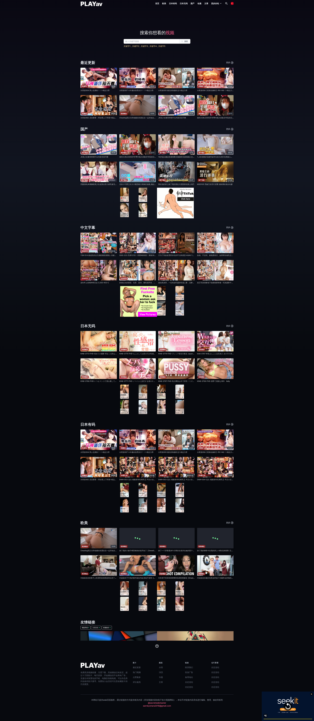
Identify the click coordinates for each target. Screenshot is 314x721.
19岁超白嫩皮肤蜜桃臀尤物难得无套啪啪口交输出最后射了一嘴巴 (183, 157)
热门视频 (137, 672)
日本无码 (184, 3)
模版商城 (85, 627)
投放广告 (189, 672)
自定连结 (189, 682)
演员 (161, 672)
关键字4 (153, 46)
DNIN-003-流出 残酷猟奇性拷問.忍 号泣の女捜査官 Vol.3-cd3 (182, 479)
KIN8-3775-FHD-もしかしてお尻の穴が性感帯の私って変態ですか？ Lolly (148, 354)
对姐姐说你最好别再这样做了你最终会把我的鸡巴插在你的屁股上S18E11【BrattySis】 (230, 578)
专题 (161, 677)
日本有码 (173, 3)
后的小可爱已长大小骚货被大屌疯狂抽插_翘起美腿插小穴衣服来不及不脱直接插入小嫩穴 (153, 184)
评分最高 (137, 682)
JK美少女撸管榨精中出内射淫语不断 (172, 118)
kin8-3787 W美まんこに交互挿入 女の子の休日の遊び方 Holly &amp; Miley (226, 354)
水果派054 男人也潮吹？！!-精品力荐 (95, 90)
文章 (206, 3)
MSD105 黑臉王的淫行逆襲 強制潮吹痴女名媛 (215, 184)
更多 (228, 62)
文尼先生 (95, 627)
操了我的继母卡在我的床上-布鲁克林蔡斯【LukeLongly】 (219, 550)
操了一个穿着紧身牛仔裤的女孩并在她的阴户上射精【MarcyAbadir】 (185, 550)
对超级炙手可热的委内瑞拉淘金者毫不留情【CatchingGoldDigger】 (145, 578)
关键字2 (135, 46)
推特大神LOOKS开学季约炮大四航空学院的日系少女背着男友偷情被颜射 (225, 118)
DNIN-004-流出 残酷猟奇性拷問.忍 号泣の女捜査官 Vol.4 (219, 479)
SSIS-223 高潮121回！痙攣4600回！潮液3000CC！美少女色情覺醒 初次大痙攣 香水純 (153, 255)
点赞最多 (137, 677)
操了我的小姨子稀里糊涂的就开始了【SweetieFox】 (139, 550)
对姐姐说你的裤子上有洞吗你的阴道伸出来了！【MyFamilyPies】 (105, 578)
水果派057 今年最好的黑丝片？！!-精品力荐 (136, 90)
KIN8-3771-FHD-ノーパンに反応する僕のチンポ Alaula (140, 381)
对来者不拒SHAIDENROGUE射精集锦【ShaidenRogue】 (180, 578)
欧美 (164, 3)
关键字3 (144, 46)
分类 (161, 667)
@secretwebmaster (157, 703)
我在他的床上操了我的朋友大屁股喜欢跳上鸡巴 (176, 184)
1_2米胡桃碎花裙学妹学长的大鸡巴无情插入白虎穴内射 (218, 157)
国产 (193, 3)
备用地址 (189, 677)
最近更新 (137, 667)
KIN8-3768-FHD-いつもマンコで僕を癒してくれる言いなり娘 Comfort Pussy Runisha (114, 381)
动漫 (199, 3)
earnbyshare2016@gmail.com (157, 706)
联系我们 (189, 667)
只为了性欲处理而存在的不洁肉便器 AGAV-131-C (177, 255)
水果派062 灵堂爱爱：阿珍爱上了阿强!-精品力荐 (99, 118)
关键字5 (161, 46)
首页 (157, 3)
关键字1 (127, 46)
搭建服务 (106, 627)
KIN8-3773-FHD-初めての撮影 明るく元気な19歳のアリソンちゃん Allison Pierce (112, 354)
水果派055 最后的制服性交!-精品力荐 (172, 90)
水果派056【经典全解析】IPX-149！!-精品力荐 (215, 90)
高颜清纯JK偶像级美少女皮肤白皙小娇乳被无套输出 (100, 184)
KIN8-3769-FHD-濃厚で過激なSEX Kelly (213, 381)
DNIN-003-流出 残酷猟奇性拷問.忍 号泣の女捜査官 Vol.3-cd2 (143, 479)
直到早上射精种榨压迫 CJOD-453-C (94, 283)
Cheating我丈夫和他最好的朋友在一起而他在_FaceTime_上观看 (143, 118)
